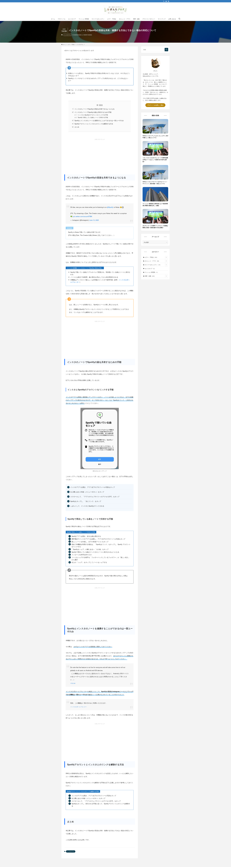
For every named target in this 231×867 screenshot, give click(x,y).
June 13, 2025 (94, 220)
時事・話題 (150, 276)
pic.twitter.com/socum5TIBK (82, 216)
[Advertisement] (100, 153)
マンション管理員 (151, 272)
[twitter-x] (164, 1)
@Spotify (110, 207)
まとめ (77, 127)
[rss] (168, 1)
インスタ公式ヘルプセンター (78, 707)
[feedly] (166, 1)
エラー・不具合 (151, 257)
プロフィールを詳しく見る (155, 105)
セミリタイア (150, 268)
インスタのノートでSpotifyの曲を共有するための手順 (93, 112)
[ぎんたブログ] (115, 10)
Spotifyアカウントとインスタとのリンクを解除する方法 (94, 124)
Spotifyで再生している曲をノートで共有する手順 (93, 117)
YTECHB (72, 683)
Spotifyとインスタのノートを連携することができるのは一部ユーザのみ (99, 120)
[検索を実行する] (166, 49)
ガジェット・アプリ (152, 261)
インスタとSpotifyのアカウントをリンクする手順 (93, 115)
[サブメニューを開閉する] (166, 257)
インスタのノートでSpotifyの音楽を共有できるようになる (95, 109)
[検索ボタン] (179, 19)
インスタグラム (67, 34)
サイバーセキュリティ (152, 265)
